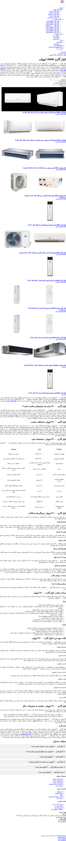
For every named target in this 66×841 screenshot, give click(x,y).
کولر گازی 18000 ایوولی (52, 24)
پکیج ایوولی (56, 39)
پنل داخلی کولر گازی (53, 17)
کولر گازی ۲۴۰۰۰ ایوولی (52, 26)
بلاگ (61, 40)
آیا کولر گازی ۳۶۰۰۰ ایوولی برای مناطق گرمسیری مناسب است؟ (44, 751)
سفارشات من (59, 806)
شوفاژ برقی (55, 35)
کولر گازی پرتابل (54, 16)
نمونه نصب (56, 44)
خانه (65, 55)
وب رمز (43, 835)
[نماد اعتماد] (61, 834)
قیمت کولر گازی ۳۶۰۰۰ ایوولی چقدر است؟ (50, 772)
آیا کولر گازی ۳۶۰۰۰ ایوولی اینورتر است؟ (51, 756)
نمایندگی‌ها (60, 42)
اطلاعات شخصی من (57, 809)
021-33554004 (62, 838)
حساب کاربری (62, 53)
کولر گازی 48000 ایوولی (52, 30)
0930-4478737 (62, 837)
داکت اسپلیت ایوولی (53, 14)
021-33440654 (62, 840)
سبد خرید (63, 51)
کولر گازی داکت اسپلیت (56, 784)
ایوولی (61, 8)
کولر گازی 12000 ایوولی (52, 22)
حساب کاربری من (57, 804)
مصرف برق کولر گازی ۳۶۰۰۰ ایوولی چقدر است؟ (49, 767)
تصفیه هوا (56, 37)
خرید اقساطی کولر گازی (55, 47)
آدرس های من (58, 807)
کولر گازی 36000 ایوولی (52, 29)
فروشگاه (60, 791)
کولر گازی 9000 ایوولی (52, 21)
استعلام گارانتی (58, 45)
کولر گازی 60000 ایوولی (52, 32)
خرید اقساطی (59, 793)
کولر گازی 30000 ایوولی (52, 27)
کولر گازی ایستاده (54, 12)
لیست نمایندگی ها (61, 817)
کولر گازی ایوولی (58, 9)
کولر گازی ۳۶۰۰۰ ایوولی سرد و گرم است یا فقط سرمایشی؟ (46, 762)
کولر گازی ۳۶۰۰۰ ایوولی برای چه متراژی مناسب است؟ (47, 746)
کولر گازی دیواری (54, 11)
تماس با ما (60, 48)
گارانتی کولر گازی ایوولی (55, 796)
